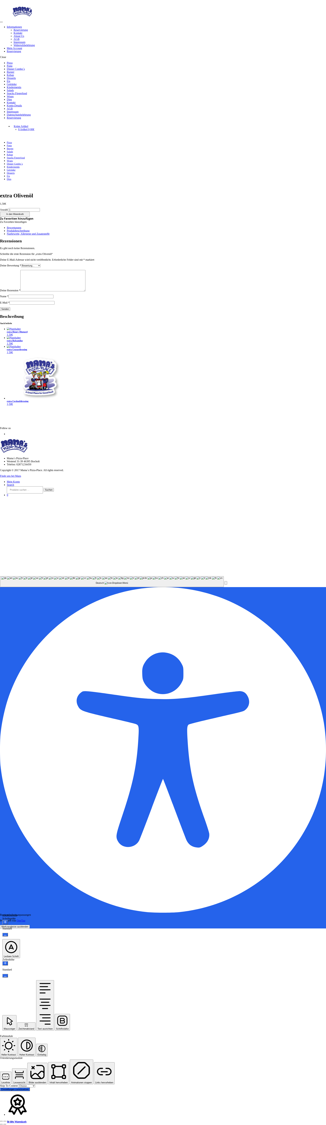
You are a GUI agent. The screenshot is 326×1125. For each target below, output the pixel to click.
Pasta (9, 65)
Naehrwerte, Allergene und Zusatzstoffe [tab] (28, 233)
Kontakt (18, 33)
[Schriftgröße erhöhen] (5, 922)
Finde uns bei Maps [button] (10, 475)
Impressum (19, 42)
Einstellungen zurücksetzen (15, 1089)
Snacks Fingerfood (17, 93)
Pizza (10, 62)
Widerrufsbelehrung (24, 45)
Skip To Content (9, 1085)
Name (4, 296)
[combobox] (112, 581)
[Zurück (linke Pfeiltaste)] (1, 1124)
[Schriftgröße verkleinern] (5, 934)
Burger (10, 72)
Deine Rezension (10, 290)
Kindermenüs (14, 87)
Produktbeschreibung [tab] (18, 230)
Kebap (10, 75)
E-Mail (5, 302)
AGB (17, 39)
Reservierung (21, 29)
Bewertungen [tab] (14, 227)
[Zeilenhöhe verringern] (5, 975)
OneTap (21, 920)
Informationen (14, 26)
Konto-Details (14, 105)
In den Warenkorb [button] (16, 1121)
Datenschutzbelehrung (19, 114)
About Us (19, 36)
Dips (9, 99)
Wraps (10, 96)
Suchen (48, 490)
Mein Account (14, 48)
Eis (8, 81)
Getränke (12, 84)
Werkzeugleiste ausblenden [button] (14, 926)
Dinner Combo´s (16, 68)
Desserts (11, 78)
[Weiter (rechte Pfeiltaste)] (4, 1124)
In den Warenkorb (15, 214)
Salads (10, 90)
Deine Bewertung (10, 265)
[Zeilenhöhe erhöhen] (5, 963)
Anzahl (4, 209)
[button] (16, 218)
